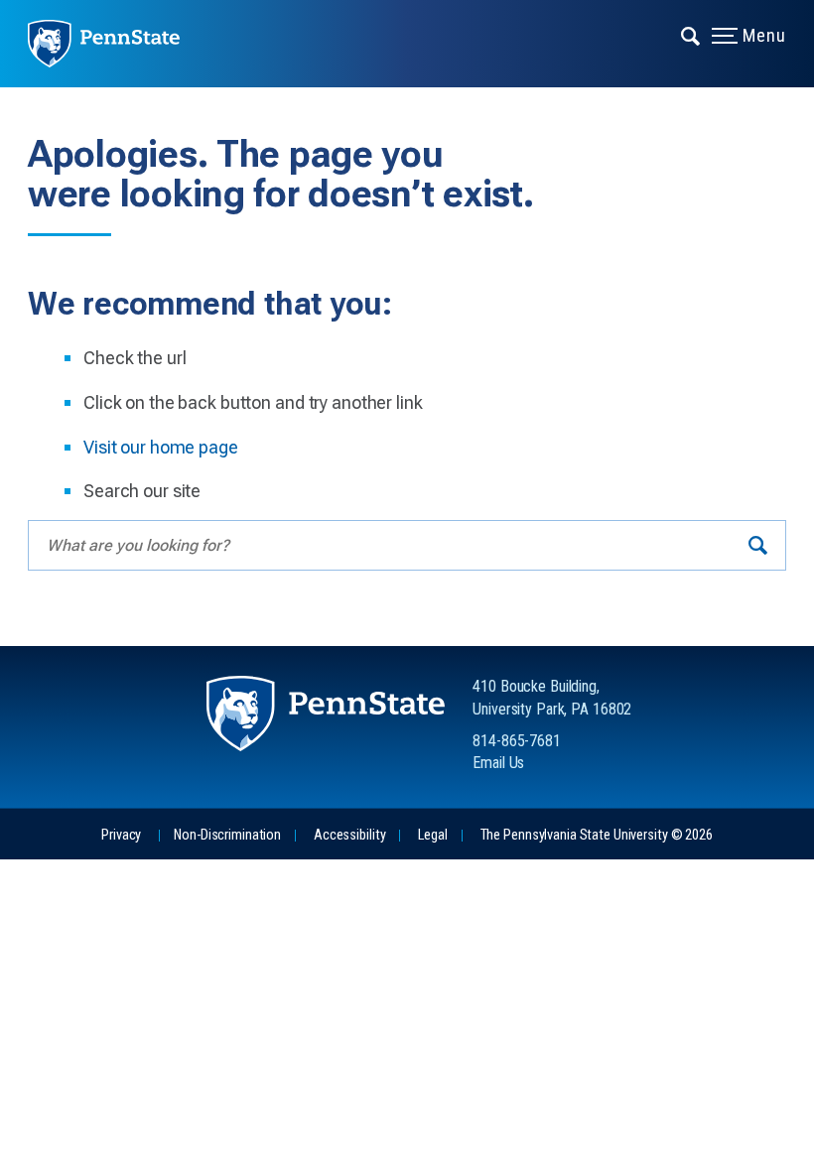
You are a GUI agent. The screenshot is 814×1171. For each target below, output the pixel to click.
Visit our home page (160, 447)
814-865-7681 (517, 740)
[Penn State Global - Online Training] (117, 43)
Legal (432, 835)
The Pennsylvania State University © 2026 (596, 835)
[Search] (758, 545)
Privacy (121, 835)
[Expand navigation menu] (691, 35)
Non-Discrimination (227, 835)
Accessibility (349, 835)
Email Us (498, 762)
